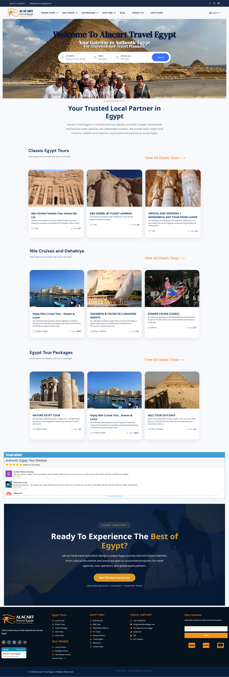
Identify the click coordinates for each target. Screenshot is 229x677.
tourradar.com (222, 500)
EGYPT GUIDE (157, 13)
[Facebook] (3, 642)
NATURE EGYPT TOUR (46, 415)
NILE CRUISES (68, 13)
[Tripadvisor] (25, 642)
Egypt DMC (107, 13)
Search (161, 57)
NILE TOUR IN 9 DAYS (161, 415)
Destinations (88, 13)
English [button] (215, 13)
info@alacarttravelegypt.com (40, 3)
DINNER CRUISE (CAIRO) (163, 314)
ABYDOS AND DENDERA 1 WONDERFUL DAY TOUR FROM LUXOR (172, 215)
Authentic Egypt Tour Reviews (26, 460)
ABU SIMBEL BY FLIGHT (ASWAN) (111, 213)
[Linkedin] (14, 642)
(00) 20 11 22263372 (17, 3)
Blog (122, 13)
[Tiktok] (19, 642)
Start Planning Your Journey (114, 577)
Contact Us (138, 13)
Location (70, 55)
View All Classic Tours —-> (165, 158)
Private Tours (48, 13)
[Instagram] (9, 642)
